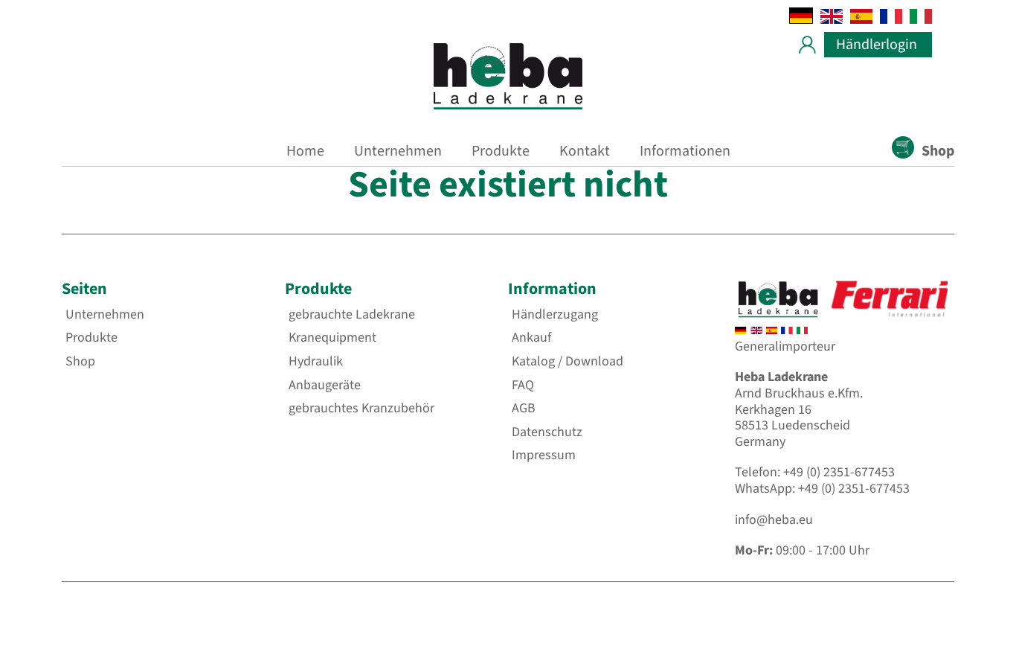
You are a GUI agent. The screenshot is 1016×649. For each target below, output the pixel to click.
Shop (938, 151)
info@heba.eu (774, 520)
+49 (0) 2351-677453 (839, 472)
